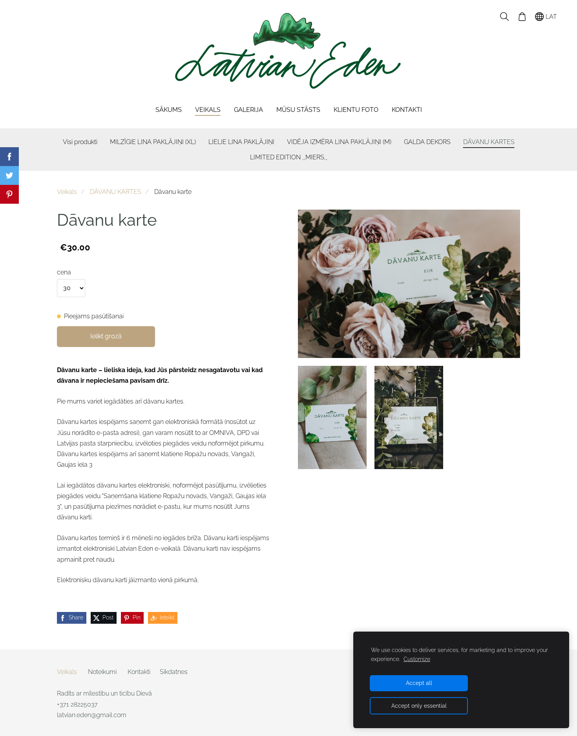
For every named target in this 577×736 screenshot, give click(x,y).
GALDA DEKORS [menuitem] (427, 142)
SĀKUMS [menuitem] (168, 109)
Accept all (419, 682)
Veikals (67, 191)
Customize (417, 659)
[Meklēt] (504, 17)
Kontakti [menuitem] (407, 109)
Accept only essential (419, 705)
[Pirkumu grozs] (522, 17)
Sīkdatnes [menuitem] (174, 672)
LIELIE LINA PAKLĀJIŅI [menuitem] (241, 142)
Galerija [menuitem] (248, 109)
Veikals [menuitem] (208, 109)
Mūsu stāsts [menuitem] (298, 109)
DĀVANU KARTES (115, 191)
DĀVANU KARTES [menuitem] (489, 142)
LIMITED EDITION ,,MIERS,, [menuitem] (288, 157)
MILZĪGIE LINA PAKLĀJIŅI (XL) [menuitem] (153, 142)
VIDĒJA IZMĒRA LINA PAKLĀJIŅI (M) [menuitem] (339, 142)
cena (64, 272)
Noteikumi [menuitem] (102, 672)
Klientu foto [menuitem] (356, 109)
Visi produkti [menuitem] (80, 142)
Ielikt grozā (106, 336)
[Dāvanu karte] (332, 417)
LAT (550, 16)
